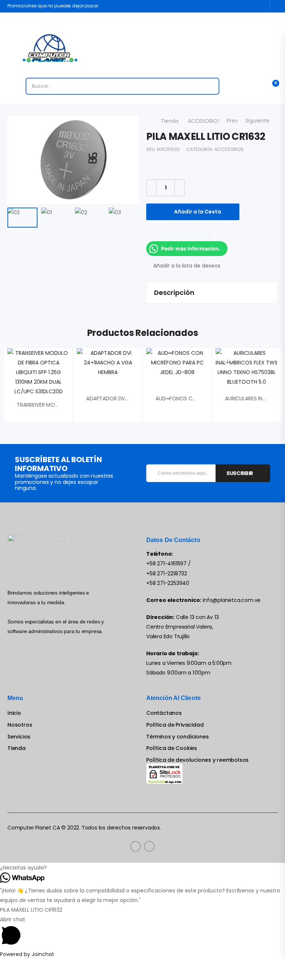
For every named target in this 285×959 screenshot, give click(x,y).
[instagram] (149, 846)
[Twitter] (168, 236)
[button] (142, 867)
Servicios (18, 737)
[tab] (212, 292)
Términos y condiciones (177, 737)
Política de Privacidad (174, 725)
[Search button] (211, 86)
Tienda (169, 121)
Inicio (14, 713)
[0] (269, 86)
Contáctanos (164, 713)
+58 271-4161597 (166, 563)
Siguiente (258, 120)
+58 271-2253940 (167, 583)
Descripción (174, 292)
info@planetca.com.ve (232, 600)
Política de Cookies (171, 748)
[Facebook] (153, 236)
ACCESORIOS (204, 121)
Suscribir (239, 473)
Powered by (27, 954)
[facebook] (135, 846)
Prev (231, 120)
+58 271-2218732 (166, 573)
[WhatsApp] (198, 236)
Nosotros (19, 725)
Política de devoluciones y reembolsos (197, 760)
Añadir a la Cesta (197, 211)
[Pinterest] (183, 236)
